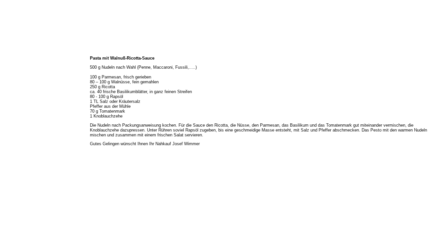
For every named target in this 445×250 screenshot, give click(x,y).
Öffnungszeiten (16, 66)
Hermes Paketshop (19, 87)
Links (7, 109)
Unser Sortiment (17, 73)
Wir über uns (13, 59)
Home (8, 51)
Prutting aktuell (16, 116)
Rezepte (10, 94)
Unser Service (14, 80)
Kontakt (9, 102)
